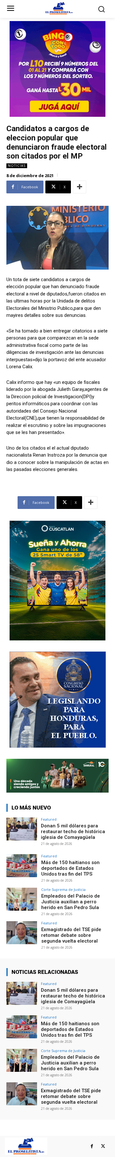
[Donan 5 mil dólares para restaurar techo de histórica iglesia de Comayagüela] (21, 828)
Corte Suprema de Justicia (63, 889)
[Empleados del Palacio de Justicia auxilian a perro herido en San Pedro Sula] (21, 899)
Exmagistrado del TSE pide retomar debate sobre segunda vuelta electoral (71, 935)
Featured (49, 819)
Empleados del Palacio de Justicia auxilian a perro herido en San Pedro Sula (70, 901)
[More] (79, 187)
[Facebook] (91, 1146)
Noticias (17, 165)
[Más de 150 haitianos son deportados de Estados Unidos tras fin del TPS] (21, 865)
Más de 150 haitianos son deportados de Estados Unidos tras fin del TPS (70, 868)
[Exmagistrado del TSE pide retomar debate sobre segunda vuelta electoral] (21, 932)
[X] (103, 1146)
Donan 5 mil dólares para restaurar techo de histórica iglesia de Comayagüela (73, 831)
